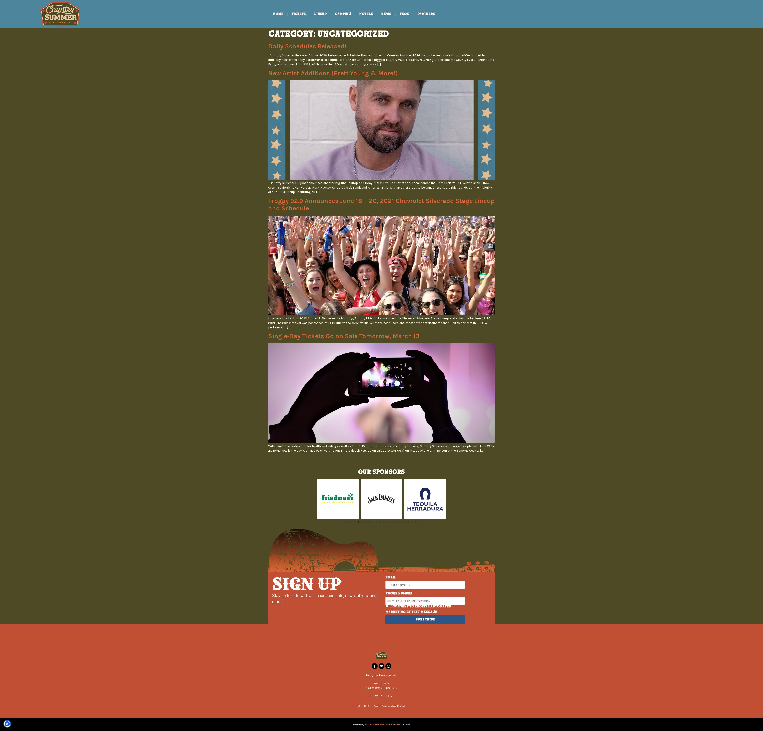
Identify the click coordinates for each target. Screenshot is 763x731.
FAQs (404, 14)
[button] (321, 499)
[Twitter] (381, 666)
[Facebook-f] (375, 666)
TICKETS (299, 14)
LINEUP (320, 14)
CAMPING (343, 14)
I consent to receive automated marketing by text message (418, 609)
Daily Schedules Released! (307, 46)
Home (278, 14)
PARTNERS (426, 14)
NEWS (386, 14)
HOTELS (366, 14)
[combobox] (390, 601)
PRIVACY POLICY (381, 696)
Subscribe (425, 619)
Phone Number (398, 593)
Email (390, 577)
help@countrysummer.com (381, 675)
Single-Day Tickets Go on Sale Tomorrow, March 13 (344, 336)
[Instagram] (388, 666)
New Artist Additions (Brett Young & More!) (333, 73)
